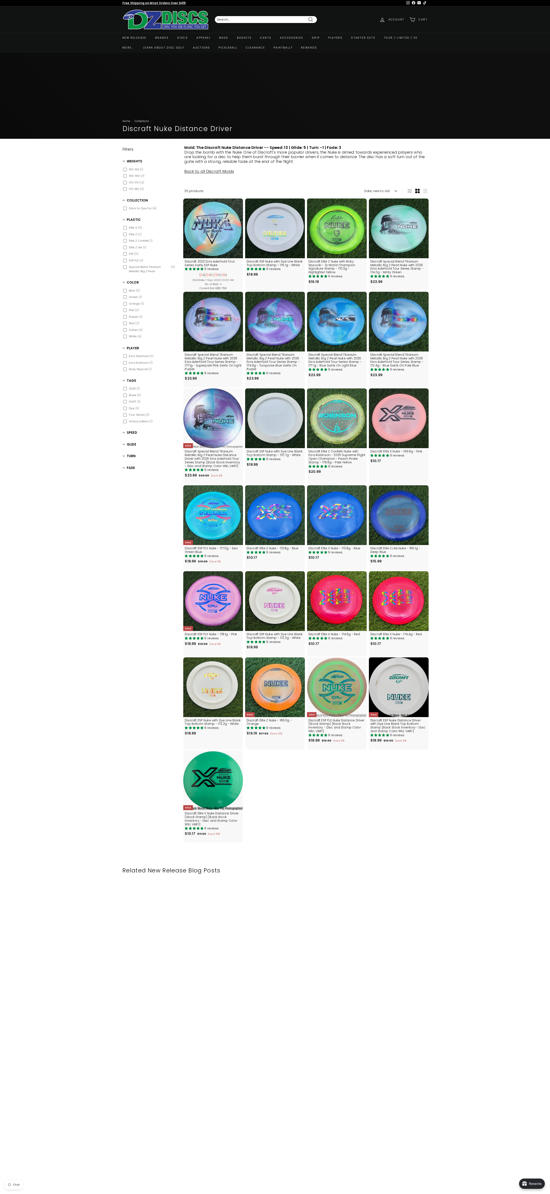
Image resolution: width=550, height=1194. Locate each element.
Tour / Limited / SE (401, 38)
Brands (162, 38)
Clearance (255, 47)
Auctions (201, 47)
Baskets (244, 38)
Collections (142, 121)
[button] (194, 269)
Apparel (203, 38)
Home (126, 121)
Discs (182, 38)
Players (335, 38)
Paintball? (282, 47)
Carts (265, 38)
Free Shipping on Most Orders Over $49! (154, 3)
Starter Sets (363, 38)
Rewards (309, 47)
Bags (223, 38)
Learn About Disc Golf (163, 47)
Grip (316, 38)
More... (128, 47)
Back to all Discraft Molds (209, 171)
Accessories (291, 38)
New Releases (134, 38)
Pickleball (227, 47)
